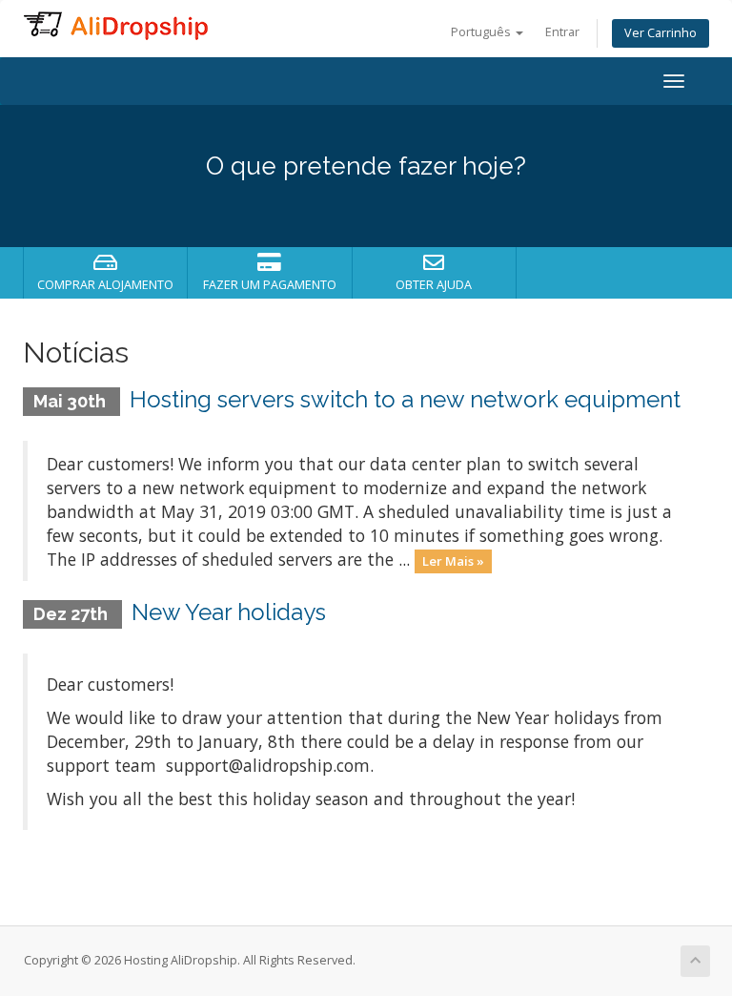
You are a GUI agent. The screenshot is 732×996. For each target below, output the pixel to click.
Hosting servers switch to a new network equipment (405, 399)
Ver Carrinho (660, 33)
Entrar (562, 32)
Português (482, 32)
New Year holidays (229, 612)
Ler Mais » (453, 561)
